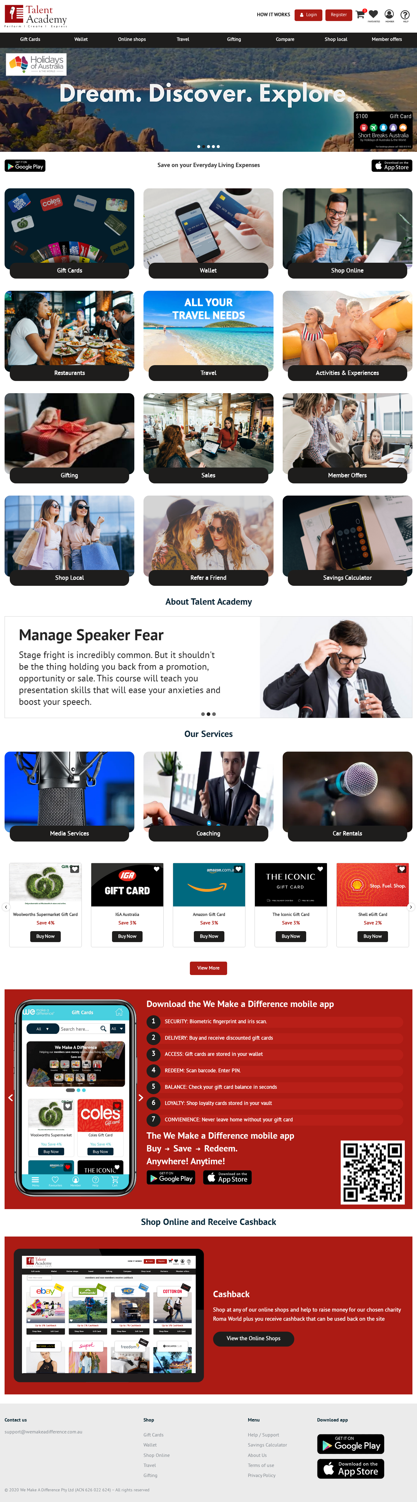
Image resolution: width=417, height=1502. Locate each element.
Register (339, 15)
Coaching (208, 834)
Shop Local (69, 578)
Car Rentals (347, 834)
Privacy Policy (261, 1476)
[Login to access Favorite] (74, 869)
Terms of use (261, 1465)
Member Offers (347, 476)
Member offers (387, 40)
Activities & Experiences (347, 373)
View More (208, 968)
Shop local (336, 40)
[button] (8, 102)
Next (411, 907)
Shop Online (347, 271)
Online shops (132, 40)
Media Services (69, 834)
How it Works (273, 15)
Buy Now (45, 937)
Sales (208, 476)
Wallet (81, 40)
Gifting (234, 40)
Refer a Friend (208, 578)
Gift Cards (30, 40)
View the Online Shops (254, 1338)
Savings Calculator (347, 578)
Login (311, 15)
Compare (285, 40)
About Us (257, 1455)
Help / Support (263, 1435)
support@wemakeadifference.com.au (43, 1432)
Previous (6, 907)
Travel (183, 40)
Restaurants (69, 373)
